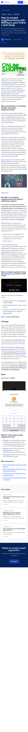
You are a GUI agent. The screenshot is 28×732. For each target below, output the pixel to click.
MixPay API (6, 210)
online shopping (9, 132)
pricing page (11, 58)
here (5, 317)
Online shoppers (5, 159)
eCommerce (11, 117)
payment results (7, 313)
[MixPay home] (5, 2)
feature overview (20, 58)
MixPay (24, 95)
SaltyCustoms (7, 450)
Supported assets (21, 353)
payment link (12, 305)
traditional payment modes (8, 82)
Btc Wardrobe (6, 454)
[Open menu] (25, 2)
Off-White (5, 440)
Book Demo (14, 561)
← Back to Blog (5, 10)
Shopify (3, 252)
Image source (4, 192)
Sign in (20, 2)
